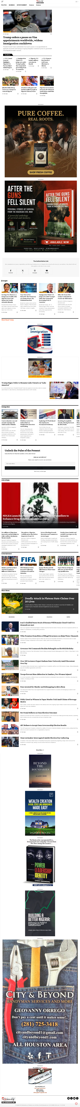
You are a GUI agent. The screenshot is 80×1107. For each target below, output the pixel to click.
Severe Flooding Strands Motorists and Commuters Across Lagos (49, 534)
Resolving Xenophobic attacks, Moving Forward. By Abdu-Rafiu (66, 422)
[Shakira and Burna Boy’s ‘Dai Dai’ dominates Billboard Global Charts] (10, 561)
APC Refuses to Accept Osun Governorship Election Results (43, 725)
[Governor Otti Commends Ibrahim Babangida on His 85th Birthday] (10, 652)
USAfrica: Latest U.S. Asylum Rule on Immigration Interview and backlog (27, 423)
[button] (3, 1)
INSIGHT (4, 292)
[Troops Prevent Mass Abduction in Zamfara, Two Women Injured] (10, 678)
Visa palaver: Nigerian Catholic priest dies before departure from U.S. (29, 534)
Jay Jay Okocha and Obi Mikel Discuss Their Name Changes (47, 569)
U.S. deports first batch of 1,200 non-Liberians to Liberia (46, 62)
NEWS (23, 85)
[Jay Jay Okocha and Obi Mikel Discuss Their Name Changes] (47, 561)
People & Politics (6, 656)
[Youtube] (47, 272)
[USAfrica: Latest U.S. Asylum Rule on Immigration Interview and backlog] (28, 414)
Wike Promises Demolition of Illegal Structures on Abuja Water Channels (49, 636)
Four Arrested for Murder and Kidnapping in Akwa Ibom (42, 687)
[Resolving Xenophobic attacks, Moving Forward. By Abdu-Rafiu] (66, 414)
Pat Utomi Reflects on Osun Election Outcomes (38, 713)
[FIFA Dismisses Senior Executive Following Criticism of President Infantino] (28, 561)
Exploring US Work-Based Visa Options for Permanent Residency (47, 422)
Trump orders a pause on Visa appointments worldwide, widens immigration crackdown (23, 40)
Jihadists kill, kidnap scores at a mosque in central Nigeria (9, 89)
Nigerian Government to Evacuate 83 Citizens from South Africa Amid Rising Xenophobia (48, 90)
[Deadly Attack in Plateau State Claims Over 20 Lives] (12, 603)
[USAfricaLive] (40, 1)
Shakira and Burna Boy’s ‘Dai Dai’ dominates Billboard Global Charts (9, 569)
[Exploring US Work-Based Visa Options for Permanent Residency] (47, 414)
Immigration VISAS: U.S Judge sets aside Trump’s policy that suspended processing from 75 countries (21, 64)
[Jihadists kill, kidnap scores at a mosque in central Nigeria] (10, 81)
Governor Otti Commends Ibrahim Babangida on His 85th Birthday (46, 648)
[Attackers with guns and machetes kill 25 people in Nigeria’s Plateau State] (29, 81)
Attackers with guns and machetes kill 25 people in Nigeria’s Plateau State (29, 89)
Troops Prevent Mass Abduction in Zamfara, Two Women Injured (45, 674)
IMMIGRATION (7, 31)
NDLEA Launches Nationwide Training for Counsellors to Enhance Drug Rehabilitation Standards (36, 517)
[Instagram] (35, 272)
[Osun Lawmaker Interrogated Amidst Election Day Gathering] (10, 742)
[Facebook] (11, 272)
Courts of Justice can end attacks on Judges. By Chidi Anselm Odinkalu (9, 422)
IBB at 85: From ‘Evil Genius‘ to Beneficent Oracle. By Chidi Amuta (65, 296)
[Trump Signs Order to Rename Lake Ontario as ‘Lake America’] (64, 390)
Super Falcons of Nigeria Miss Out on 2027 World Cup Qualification (65, 569)
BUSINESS (12, 617)
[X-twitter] (71, 1098)
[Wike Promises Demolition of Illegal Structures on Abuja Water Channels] (10, 640)
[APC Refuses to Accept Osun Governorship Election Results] (10, 729)
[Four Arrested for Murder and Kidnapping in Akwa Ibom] (10, 691)
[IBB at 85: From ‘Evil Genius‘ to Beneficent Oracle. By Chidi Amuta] (66, 288)
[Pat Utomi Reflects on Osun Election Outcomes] (10, 717)
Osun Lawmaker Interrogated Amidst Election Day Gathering (44, 738)
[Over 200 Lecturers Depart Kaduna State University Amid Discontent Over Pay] (10, 665)
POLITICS (52, 398)
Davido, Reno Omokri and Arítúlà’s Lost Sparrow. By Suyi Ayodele (68, 534)
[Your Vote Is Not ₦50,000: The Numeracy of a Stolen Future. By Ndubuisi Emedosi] (28, 288)
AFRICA (4, 85)
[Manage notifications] (76, 1103)
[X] (23, 272)
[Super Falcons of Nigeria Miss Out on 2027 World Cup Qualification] (66, 561)
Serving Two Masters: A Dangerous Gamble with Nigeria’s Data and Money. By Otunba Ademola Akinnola (9, 298)
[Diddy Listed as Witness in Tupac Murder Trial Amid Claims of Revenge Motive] (10, 703)
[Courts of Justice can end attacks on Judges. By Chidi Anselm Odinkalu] (10, 414)
